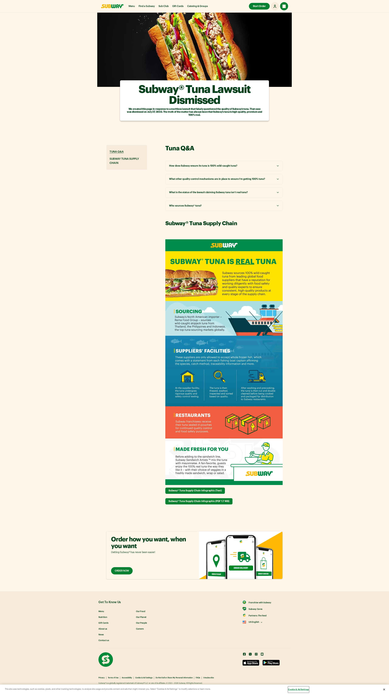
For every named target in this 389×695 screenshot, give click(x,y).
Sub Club (163, 6)
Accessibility (127, 678)
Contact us (103, 640)
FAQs (198, 678)
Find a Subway (147, 6)
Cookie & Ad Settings (144, 678)
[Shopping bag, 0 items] (284, 6)
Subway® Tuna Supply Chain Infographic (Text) (195, 490)
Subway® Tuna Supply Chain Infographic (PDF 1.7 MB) (199, 501)
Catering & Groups (197, 6)
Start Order (259, 6)
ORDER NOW (122, 571)
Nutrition (102, 617)
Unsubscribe (208, 678)
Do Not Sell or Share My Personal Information (174, 678)
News (101, 635)
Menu (132, 6)
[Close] (384, 689)
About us (102, 629)
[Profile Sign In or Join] (275, 6)
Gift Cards (178, 6)
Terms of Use (113, 678)
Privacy (101, 678)
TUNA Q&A (117, 151)
